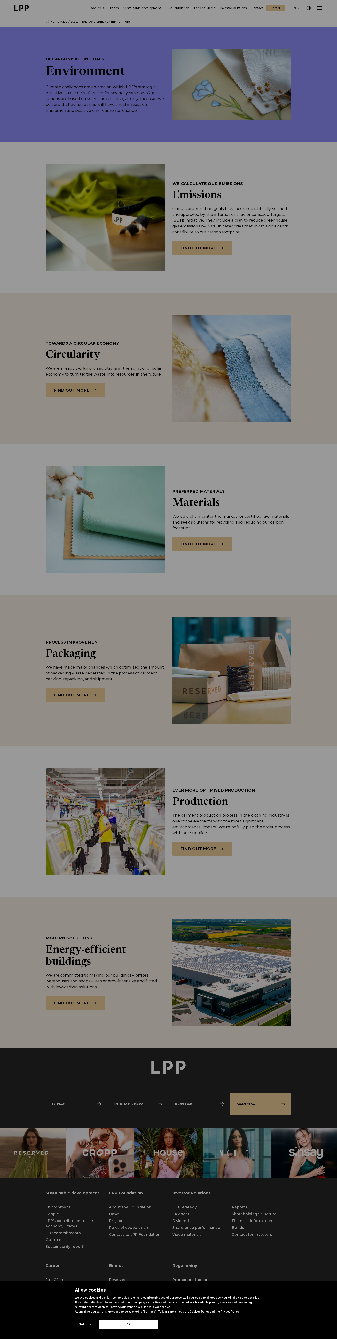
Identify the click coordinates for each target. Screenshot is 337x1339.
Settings (85, 1324)
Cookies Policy (199, 1311)
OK (128, 1324)
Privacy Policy (230, 1311)
